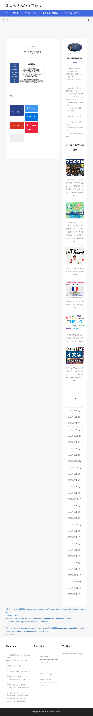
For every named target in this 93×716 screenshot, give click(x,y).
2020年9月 (72, 594)
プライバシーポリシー (72, 13)
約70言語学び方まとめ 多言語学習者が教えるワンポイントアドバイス (75, 338)
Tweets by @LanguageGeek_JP (72, 653)
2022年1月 (72, 518)
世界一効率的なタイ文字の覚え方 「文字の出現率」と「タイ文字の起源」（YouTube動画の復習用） (75, 374)
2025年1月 (72, 455)
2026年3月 (72, 423)
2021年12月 (73, 524)
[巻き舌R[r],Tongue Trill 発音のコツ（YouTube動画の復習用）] (75, 255)
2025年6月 (72, 442)
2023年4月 (72, 486)
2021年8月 (72, 537)
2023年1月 (72, 493)
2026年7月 (72, 417)
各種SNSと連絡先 (50, 13)
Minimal (41, 712)
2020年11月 (73, 581)
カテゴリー (43, 668)
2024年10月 (73, 467)
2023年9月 (72, 474)
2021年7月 (72, 543)
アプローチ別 (44, 662)
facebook (16, 112)
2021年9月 (72, 531)
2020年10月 (73, 588)
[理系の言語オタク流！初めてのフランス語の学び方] (75, 289)
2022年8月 (72, 505)
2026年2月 (72, 429)
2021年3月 (72, 556)
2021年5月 (72, 550)
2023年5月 (72, 480)
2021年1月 (72, 569)
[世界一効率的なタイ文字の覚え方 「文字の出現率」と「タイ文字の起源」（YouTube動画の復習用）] (75, 355)
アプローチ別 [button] (30, 13)
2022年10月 (73, 499)
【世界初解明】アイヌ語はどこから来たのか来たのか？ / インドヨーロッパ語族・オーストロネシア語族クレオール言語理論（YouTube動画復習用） (75, 231)
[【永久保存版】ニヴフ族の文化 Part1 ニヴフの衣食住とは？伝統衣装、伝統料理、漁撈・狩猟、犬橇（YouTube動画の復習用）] (75, 167)
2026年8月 (72, 410)
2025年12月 (73, 436)
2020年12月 (73, 575)
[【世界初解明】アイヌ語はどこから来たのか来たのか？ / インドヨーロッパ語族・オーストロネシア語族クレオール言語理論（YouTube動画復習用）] (75, 210)
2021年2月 (72, 562)
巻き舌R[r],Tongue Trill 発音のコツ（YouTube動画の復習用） (75, 271)
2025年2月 (72, 448)
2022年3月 (72, 512)
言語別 (42, 685)
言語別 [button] (15, 13)
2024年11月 (73, 461)
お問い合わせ (44, 656)
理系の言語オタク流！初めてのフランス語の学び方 (75, 305)
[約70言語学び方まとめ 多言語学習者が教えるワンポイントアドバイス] (75, 322)
